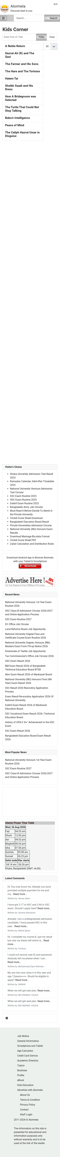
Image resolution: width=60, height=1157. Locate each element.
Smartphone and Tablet (30, 1045)
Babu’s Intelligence (17, 118)
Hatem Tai (11, 78)
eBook (20, 1080)
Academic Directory (27, 1060)
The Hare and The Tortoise (22, 71)
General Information (28, 1041)
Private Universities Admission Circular (31, 525)
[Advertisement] (30, 272)
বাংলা (55, 4)
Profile (20, 1075)
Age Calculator (25, 1050)
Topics (20, 1065)
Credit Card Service (27, 1055)
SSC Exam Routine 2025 (23, 496)
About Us (25, 1094)
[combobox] (29, 18)
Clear (52, 37)
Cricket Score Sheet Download (26, 518)
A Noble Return (15, 46)
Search (53, 18)
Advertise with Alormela (30, 1090)
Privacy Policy (27, 1104)
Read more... (20, 894)
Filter (41, 37)
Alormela (17, 6)
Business (22, 1070)
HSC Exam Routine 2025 (23, 499)
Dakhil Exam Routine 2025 (24, 503)
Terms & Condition (30, 1099)
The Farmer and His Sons (21, 64)
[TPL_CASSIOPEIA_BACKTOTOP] (55, 1151)
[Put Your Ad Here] (30, 581)
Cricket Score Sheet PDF (23, 540)
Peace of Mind (14, 125)
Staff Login (26, 1114)
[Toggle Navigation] (3, 18)
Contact (24, 1109)
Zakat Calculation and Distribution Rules (32, 543)
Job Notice (23, 1036)
